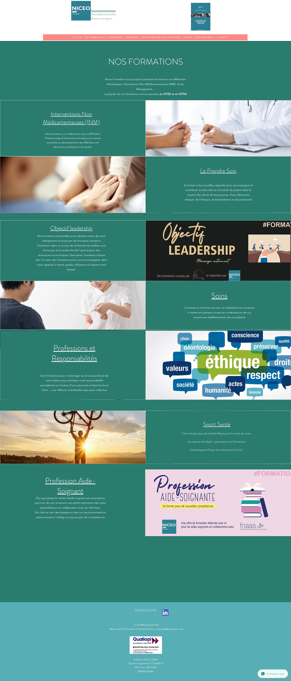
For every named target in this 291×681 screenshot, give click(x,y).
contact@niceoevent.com (146, 624)
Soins (219, 295)
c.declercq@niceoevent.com (169, 629)
